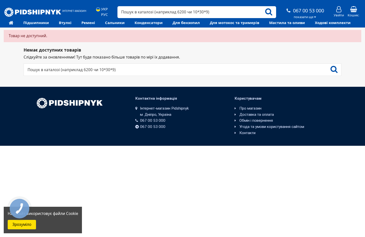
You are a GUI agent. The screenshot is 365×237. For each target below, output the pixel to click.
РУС (104, 14)
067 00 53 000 (308, 10)
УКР (104, 9)
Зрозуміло (21, 224)
